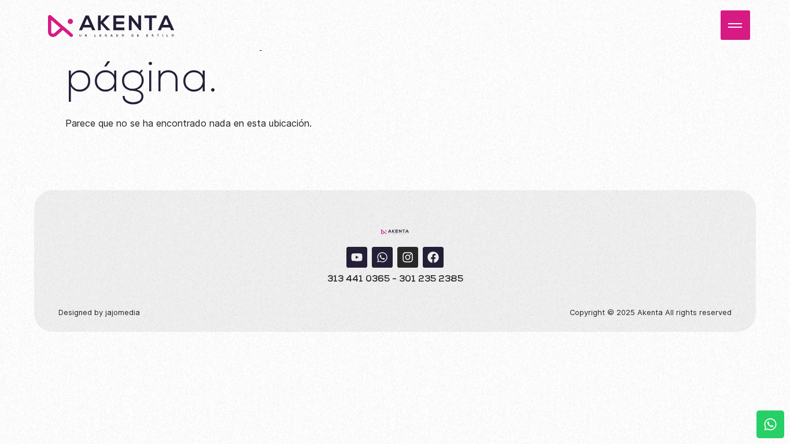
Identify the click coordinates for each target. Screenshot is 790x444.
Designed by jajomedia (99, 312)
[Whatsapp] (382, 257)
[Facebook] (433, 257)
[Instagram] (407, 257)
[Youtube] (356, 257)
